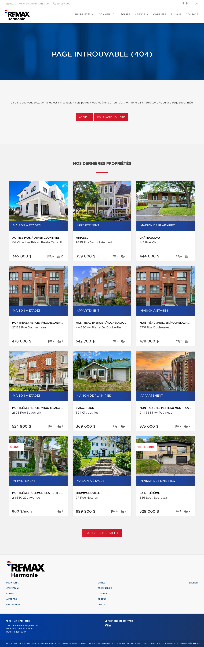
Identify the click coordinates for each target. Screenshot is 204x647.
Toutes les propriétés (102, 533)
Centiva (195, 643)
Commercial (107, 14)
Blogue (176, 14)
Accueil (84, 117)
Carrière (159, 14)
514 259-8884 (64, 4)
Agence (140, 14)
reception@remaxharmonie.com (29, 4)
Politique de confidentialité (126, 643)
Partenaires (13, 604)
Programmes (105, 588)
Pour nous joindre (111, 117)
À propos (11, 599)
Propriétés (82, 14)
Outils (101, 583)
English (193, 583)
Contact (192, 14)
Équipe (125, 14)
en (196, 4)
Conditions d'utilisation (154, 643)
